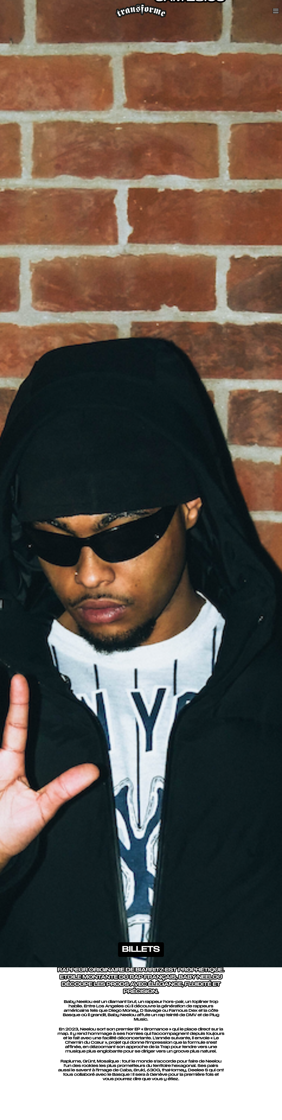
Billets (141, 950)
